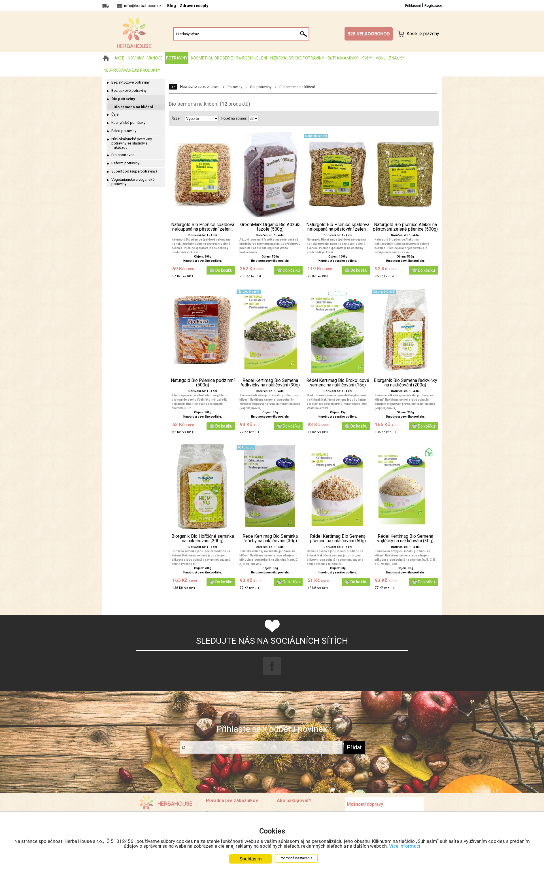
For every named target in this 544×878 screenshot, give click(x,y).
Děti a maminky (343, 58)
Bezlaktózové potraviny (130, 82)
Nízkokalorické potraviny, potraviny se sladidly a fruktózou (131, 143)
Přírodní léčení (251, 58)
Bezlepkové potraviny (128, 90)
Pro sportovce (122, 155)
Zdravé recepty (194, 5)
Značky (396, 58)
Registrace (433, 5)
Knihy (367, 58)
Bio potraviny (123, 99)
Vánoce (155, 58)
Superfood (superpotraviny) (134, 171)
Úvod (215, 87)
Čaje (114, 114)
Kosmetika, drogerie (212, 58)
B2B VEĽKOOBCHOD (368, 34)
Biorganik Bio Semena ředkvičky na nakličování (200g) (405, 382)
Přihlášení (413, 5)
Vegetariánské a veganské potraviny (132, 181)
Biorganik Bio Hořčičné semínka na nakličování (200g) (202, 538)
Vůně (381, 58)
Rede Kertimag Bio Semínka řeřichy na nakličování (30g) (270, 538)
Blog (171, 5)
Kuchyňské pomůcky (128, 122)
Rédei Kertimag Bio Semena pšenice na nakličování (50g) (338, 538)
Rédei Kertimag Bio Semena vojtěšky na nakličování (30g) (405, 538)
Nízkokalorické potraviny (297, 58)
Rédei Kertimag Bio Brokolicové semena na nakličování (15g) (337, 382)
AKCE (119, 58)
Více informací (404, 846)
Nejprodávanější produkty (132, 70)
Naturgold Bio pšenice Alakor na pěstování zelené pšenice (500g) (405, 226)
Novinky (136, 58)
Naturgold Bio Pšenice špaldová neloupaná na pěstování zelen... (202, 226)
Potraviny (177, 58)
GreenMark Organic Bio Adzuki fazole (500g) (270, 226)
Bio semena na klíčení (133, 107)
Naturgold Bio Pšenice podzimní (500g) (203, 382)
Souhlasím (250, 859)
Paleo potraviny (123, 131)
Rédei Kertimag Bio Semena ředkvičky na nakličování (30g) (270, 382)
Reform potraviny (125, 163)
